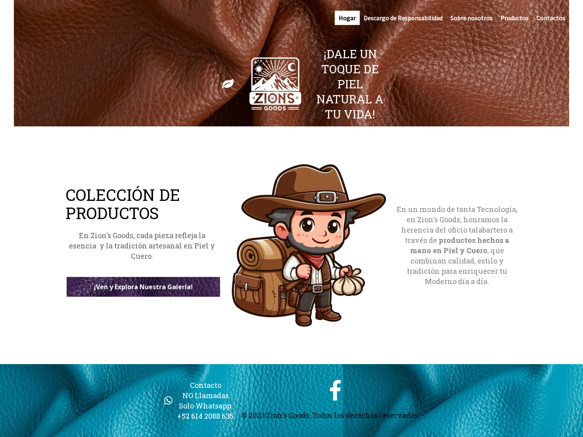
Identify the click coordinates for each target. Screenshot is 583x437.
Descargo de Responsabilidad (403, 18)
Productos (515, 18)
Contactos (551, 18)
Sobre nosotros (472, 18)
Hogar (347, 18)
